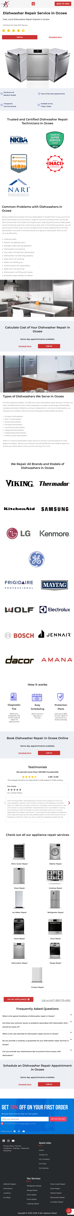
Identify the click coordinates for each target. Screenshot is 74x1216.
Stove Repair (19, 939)
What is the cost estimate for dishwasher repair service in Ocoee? (30, 1034)
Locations (7, 1193)
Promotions (7, 1188)
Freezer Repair (37, 987)
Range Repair (55, 963)
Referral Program (9, 1184)
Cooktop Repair (55, 888)
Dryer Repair (19, 888)
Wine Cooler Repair (19, 864)
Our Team (42, 1164)
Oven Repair (55, 939)
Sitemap (16, 1148)
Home (41, 1150)
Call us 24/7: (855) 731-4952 (56, 1000)
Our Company (44, 1159)
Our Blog (6, 1197)
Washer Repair (55, 864)
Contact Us (43, 1155)
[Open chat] (69, 1211)
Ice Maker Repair (19, 912)
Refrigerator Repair (56, 912)
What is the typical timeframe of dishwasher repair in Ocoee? (28, 1016)
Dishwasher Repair (19, 963)
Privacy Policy (25, 1123)
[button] (33, 3)
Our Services (44, 1168)
